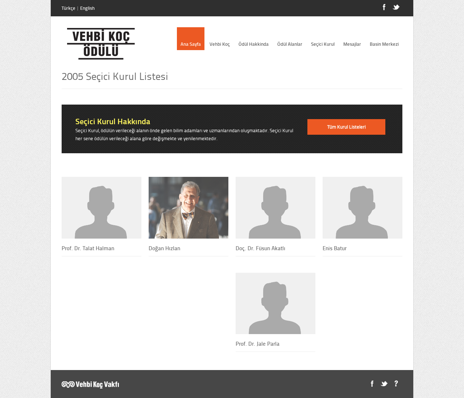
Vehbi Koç (220, 44)
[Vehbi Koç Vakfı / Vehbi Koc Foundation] (90, 386)
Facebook (372, 383)
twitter (396, 7)
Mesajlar (352, 44)
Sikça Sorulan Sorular (396, 383)
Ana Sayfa (191, 44)
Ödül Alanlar (289, 44)
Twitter (384, 383)
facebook (384, 7)
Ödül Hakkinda (254, 44)
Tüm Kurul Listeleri (346, 126)
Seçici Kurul (323, 44)
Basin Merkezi (384, 44)
